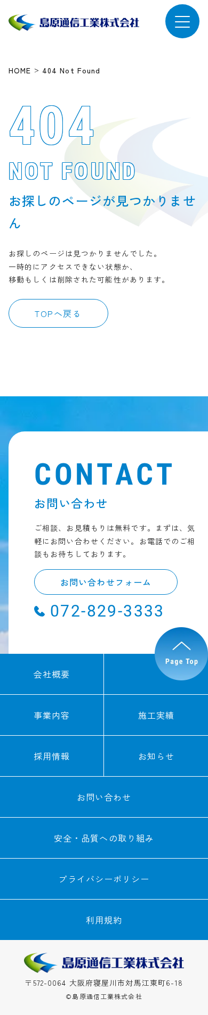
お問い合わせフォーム (105, 582)
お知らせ (156, 756)
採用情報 (52, 756)
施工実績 (156, 715)
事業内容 (52, 715)
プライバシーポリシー (103, 878)
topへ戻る (58, 313)
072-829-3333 (107, 611)
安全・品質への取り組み (104, 837)
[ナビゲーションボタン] (182, 21)
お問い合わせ (104, 797)
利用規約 (104, 919)
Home (20, 70)
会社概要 (52, 674)
